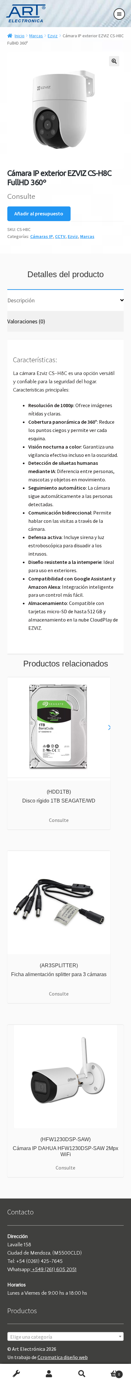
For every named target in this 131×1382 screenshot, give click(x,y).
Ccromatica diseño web (63, 1357)
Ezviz (53, 36)
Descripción (21, 300)
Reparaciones (16, 1374)
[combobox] (65, 1336)
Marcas (36, 36)
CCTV (60, 236)
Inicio (19, 36)
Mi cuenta (49, 1374)
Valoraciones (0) (26, 321)
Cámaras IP (41, 236)
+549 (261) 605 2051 (54, 1269)
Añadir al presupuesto (38, 213)
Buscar (82, 1374)
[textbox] (66, 1336)
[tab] (65, 300)
